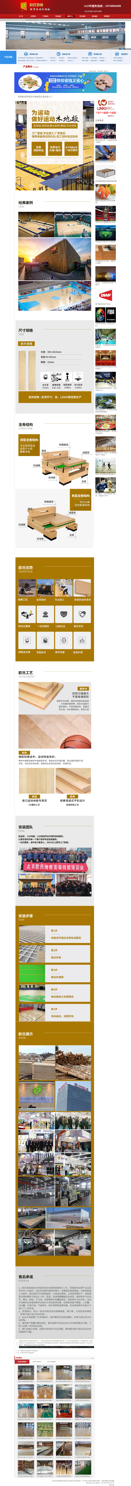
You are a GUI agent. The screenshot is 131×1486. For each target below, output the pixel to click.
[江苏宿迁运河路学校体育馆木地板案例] (83, 1372)
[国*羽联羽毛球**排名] (105, 295)
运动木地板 (111, 1481)
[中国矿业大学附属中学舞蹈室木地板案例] (45, 1448)
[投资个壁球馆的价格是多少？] (105, 465)
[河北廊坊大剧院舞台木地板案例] (26, 1467)
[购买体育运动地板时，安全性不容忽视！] (105, 422)
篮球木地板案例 (117, 58)
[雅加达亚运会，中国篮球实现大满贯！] (105, 131)
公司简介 (33, 16)
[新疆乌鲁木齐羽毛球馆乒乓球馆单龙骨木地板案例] (26, 1410)
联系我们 (107, 16)
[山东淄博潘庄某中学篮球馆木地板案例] (26, 1429)
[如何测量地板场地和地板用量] (105, 172)
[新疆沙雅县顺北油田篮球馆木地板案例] (64, 1391)
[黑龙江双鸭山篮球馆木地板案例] (64, 1429)
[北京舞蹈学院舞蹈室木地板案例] (83, 1448)
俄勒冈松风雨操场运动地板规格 (29, 1350)
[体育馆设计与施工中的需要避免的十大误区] (105, 444)
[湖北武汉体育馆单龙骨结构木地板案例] (45, 1410)
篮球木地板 (85, 58)
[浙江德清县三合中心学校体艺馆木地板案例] (45, 1467)
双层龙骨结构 (21, 58)
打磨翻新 (101, 60)
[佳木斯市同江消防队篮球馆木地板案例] (83, 1429)
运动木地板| (88, 11)
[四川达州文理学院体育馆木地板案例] (45, 1372)
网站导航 (111, 1485)
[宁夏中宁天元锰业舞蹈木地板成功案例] (83, 1467)
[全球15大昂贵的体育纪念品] (105, 213)
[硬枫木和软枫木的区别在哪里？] (105, 192)
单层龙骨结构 (30, 58)
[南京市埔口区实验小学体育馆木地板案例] (64, 1372)
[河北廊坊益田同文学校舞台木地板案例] (64, 1448)
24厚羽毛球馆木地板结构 (27, 1352)
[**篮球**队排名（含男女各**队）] (105, 315)
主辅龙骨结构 (39, 58)
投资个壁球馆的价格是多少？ (106, 474)
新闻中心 (70, 16)
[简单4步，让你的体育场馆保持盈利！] (105, 336)
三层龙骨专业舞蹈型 (40, 60)
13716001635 (113, 5)
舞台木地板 (85, 60)
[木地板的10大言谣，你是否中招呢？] (105, 252)
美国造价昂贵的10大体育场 (105, 241)
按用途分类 (98, 54)
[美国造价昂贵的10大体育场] (105, 233)
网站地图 (88, 1483)
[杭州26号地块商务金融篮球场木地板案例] (45, 1429)
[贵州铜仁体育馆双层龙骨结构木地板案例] (64, 1410)
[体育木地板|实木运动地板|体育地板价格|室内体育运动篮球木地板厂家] (33, 6)
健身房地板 (94, 60)
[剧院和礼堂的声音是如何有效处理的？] (105, 358)
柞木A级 (52, 60)
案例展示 (124, 54)
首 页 (21, 16)
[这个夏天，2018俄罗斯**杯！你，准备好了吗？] (105, 485)
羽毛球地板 (94, 58)
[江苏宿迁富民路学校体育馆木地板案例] (26, 1391)
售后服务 (95, 16)
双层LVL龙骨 (30, 60)
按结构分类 (34, 54)
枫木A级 (52, 58)
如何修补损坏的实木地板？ (105, 162)
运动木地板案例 (22, 1361)
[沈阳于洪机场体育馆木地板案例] (26, 1372)
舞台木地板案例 (117, 60)
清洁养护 (101, 58)
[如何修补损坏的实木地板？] (105, 153)
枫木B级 (61, 58)
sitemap (93, 1483)
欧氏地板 (100, 71)
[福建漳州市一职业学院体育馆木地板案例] (83, 1410)
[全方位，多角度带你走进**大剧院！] (105, 274)
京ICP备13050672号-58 (107, 1483)
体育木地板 (105, 1481)
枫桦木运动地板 (72, 58)
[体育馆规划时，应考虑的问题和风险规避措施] (105, 401)
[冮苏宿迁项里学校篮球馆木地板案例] (83, 1391)
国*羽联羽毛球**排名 (102, 304)
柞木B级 (61, 60)
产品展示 (45, 16)
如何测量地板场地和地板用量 (106, 181)
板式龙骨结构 (21, 60)
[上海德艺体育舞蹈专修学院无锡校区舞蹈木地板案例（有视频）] (64, 1467)
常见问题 (82, 16)
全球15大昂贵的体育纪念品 (105, 222)
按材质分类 (66, 54)
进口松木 (70, 60)
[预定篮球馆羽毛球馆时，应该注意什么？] (105, 379)
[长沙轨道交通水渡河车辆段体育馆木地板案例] (45, 1391)
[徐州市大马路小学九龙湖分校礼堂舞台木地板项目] (26, 1448)
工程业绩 (58, 16)
